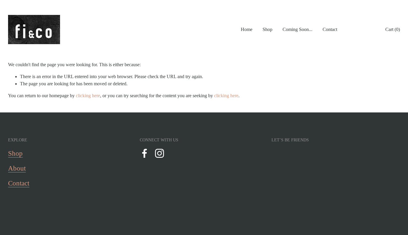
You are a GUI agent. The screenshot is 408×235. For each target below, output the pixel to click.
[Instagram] (159, 153)
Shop (267, 29)
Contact (330, 29)
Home (246, 29)
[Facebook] (144, 153)
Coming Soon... (297, 29)
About (17, 168)
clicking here (88, 95)
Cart (392, 29)
